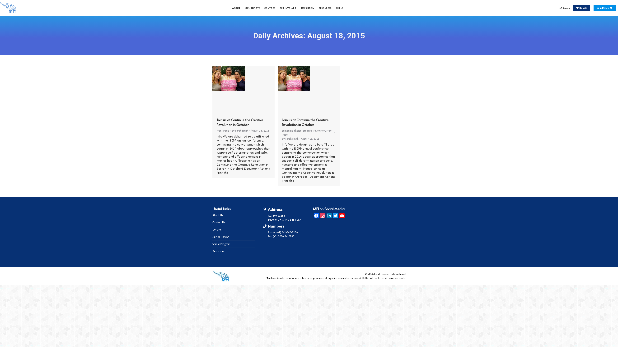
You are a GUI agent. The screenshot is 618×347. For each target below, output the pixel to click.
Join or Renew (220, 236)
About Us (217, 215)
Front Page (222, 131)
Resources (218, 251)
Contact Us (218, 222)
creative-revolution (314, 131)
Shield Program (221, 244)
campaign (287, 131)
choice (298, 131)
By (240, 131)
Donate (216, 229)
